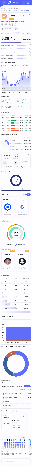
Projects (9, 8)
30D (12, 65)
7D (7, 65)
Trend (23, 33)
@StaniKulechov (22, 269)
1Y (23, 65)
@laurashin (6, 269)
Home (3, 8)
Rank (28, 33)
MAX (27, 65)
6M (19, 65)
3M (15, 65)
